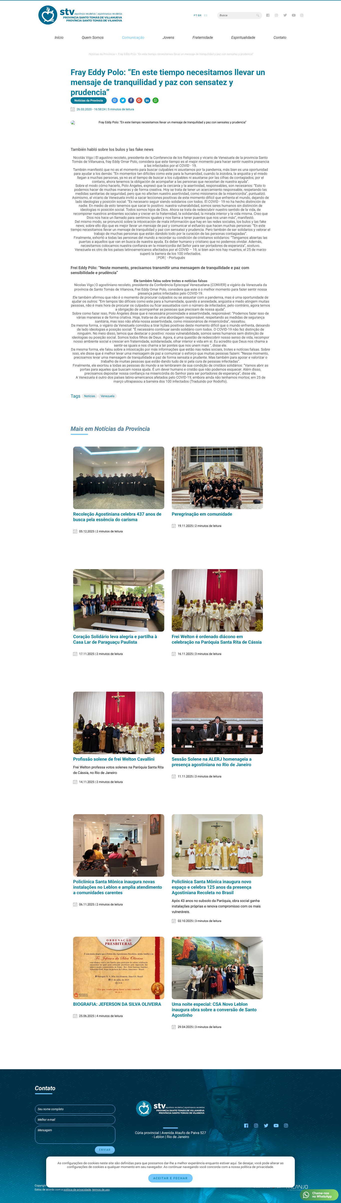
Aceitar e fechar (170, 1178)
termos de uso (101, 1189)
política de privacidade (77, 1189)
